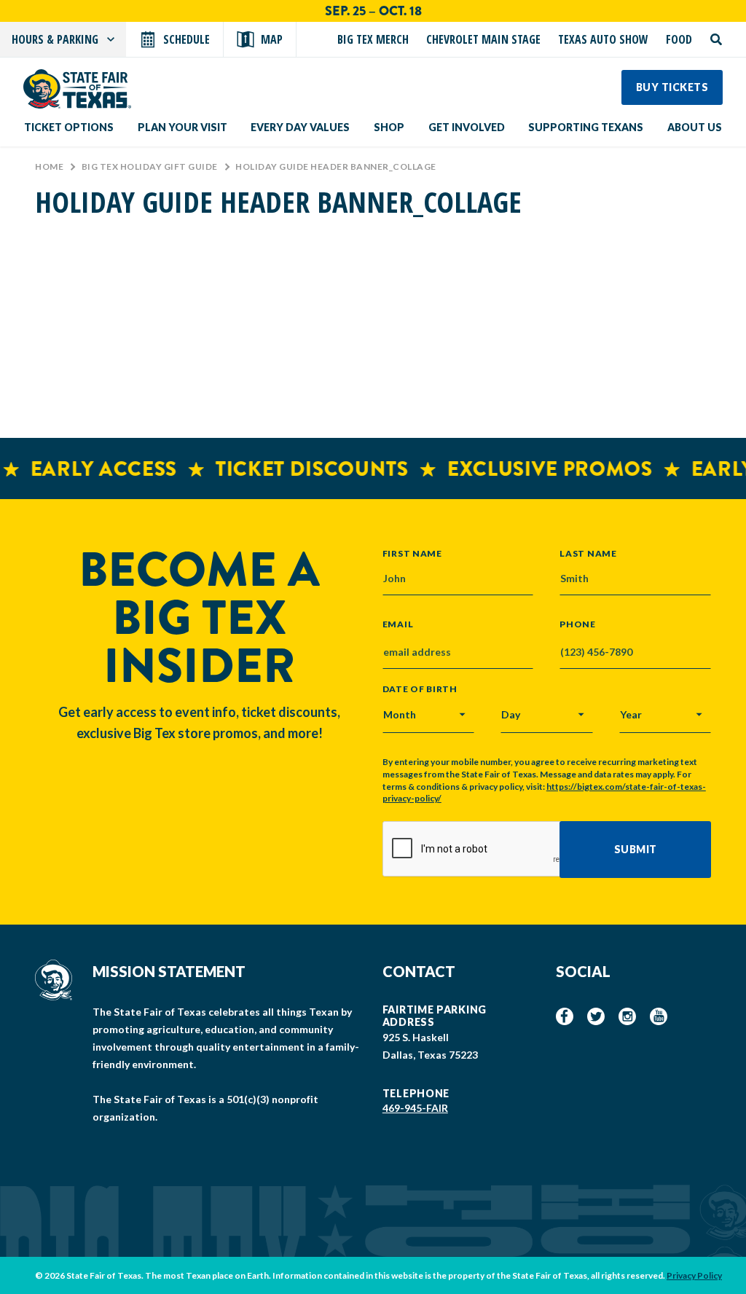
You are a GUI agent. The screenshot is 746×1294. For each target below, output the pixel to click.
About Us (694, 127)
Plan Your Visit (182, 127)
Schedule (186, 39)
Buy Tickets (672, 87)
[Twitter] (596, 1016)
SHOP (389, 127)
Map (272, 39)
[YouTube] (658, 1016)
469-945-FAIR (415, 1108)
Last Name (588, 553)
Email (398, 624)
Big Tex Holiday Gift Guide (150, 166)
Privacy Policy (694, 1275)
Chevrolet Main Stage (483, 39)
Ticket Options (69, 127)
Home (49, 166)
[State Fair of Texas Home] (77, 89)
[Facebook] (564, 1016)
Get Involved (466, 127)
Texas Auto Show (603, 39)
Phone (578, 624)
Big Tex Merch (373, 39)
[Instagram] (627, 1016)
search (716, 39)
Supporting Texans (585, 127)
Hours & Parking (55, 39)
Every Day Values (300, 127)
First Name (412, 553)
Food (679, 39)
